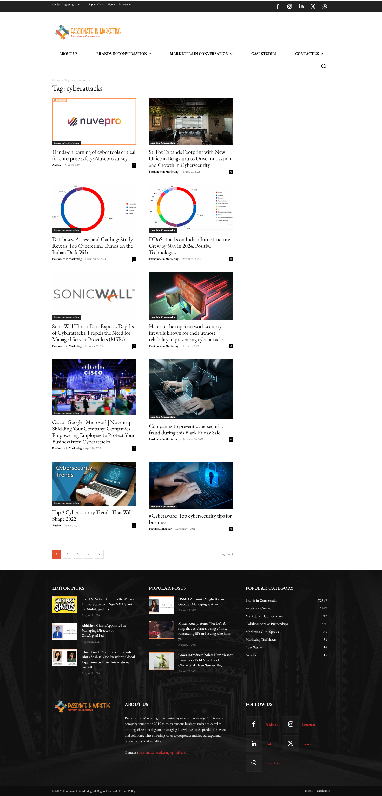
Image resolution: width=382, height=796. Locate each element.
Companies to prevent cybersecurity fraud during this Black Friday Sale (186, 429)
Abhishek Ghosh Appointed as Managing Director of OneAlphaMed (104, 630)
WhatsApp (272, 763)
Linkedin (271, 744)
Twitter (307, 744)
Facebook (271, 724)
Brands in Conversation (66, 142)
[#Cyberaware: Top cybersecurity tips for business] (191, 485)
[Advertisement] (217, 31)
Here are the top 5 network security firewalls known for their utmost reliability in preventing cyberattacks (186, 333)
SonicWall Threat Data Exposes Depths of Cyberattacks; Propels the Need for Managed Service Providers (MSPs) (93, 333)
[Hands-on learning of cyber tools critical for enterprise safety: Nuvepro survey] (94, 121)
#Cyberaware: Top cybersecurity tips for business (190, 519)
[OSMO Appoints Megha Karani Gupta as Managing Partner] (161, 605)
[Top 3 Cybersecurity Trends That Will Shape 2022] (94, 484)
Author (56, 165)
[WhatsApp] (324, 7)
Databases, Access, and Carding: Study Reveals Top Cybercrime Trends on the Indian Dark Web (92, 246)
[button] (323, 66)
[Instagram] (289, 7)
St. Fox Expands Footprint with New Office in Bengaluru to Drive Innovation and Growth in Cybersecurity (190, 158)
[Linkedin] (301, 7)
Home (56, 80)
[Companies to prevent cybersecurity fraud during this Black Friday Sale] (191, 389)
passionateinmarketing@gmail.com (163, 752)
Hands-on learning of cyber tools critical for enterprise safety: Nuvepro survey (93, 155)
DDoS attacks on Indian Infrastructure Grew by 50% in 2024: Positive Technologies (189, 246)
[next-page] (99, 554)
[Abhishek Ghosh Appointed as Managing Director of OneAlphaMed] (64, 631)
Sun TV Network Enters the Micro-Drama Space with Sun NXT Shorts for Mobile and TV (108, 603)
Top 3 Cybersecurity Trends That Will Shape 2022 (92, 515)
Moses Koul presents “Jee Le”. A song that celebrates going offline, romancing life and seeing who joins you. (204, 631)
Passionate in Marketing (164, 171)
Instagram (308, 724)
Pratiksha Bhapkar (160, 528)
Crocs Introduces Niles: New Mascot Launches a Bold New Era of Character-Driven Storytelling (205, 659)
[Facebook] (278, 7)
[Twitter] (313, 7)
